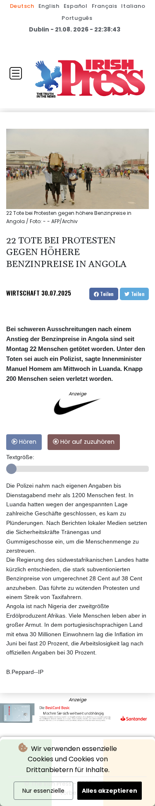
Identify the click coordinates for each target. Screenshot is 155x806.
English (49, 6)
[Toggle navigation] (15, 73)
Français (104, 6)
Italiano (133, 6)
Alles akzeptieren (109, 791)
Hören (26, 442)
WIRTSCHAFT (23, 292)
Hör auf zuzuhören (86, 442)
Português (77, 18)
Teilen (106, 293)
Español (76, 6)
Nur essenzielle (43, 791)
